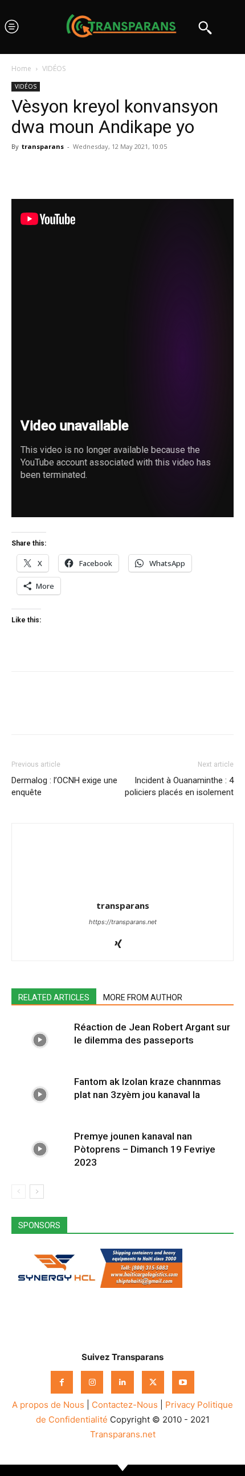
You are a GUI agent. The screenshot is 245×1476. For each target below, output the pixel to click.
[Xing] (122, 944)
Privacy (180, 1404)
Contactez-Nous (125, 1404)
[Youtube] (183, 1382)
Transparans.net (123, 1434)
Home (21, 68)
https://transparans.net (123, 922)
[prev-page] (18, 1191)
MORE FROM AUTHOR (142, 997)
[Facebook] (22, 172)
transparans (43, 146)
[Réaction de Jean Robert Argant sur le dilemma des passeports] (39, 1040)
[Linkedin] (101, 172)
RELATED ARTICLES (53, 997)
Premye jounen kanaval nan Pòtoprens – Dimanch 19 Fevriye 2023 (144, 1149)
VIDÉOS (54, 68)
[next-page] (37, 1191)
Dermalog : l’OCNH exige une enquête (64, 786)
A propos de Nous (48, 1404)
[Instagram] (92, 1382)
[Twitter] (49, 172)
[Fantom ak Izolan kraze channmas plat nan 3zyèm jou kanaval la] (39, 1095)
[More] (128, 172)
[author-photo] (122, 890)
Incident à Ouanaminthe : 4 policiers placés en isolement (179, 786)
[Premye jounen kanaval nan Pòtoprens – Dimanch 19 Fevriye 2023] (39, 1149)
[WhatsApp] (75, 172)
